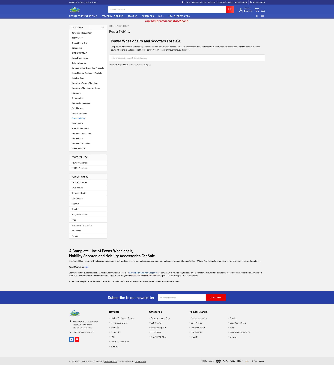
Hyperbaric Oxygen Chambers (85, 83)
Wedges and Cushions (81, 133)
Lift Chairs (76, 93)
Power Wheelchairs (80, 162)
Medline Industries (79, 182)
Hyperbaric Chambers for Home (86, 88)
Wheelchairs (77, 138)
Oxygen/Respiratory (81, 103)
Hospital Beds (78, 78)
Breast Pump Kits (79, 43)
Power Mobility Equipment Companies (143, 273)
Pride (74, 219)
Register (248, 11)
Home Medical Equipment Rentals (87, 73)
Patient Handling (79, 113)
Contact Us (148, 16)
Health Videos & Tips (179, 16)
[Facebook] (257, 16)
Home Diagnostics (80, 58)
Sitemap (114, 346)
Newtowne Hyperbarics (82, 225)
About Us (132, 16)
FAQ (160, 16)
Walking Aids (77, 123)
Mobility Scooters (79, 168)
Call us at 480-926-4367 (83, 332)
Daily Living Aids (79, 63)
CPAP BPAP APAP (79, 53)
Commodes (77, 48)
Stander (75, 209)
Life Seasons (77, 198)
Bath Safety (77, 38)
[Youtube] (262, 16)
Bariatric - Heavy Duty (82, 33)
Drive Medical (77, 187)
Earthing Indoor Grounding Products (88, 68)
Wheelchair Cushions (81, 143)
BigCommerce (110, 361)
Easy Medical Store (80, 214)
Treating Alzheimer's (112, 16)
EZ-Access (76, 230)
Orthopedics (77, 98)
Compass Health (79, 193)
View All (75, 236)
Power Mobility (78, 118)
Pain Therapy (78, 108)
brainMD (75, 203)
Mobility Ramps (78, 148)
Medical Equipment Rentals (83, 16)
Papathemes (140, 361)
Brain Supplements (80, 128)
